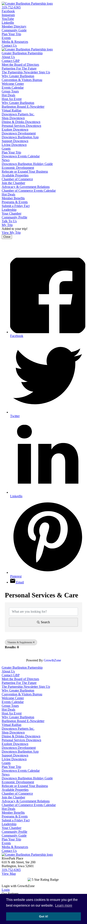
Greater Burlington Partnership (22, 53)
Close (6, 236)
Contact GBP (11, 61)
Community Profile (14, 217)
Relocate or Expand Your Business (25, 171)
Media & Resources (15, 41)
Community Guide (14, 30)
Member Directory (14, 26)
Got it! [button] (43, 916)
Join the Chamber (13, 183)
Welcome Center (13, 83)
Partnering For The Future (19, 68)
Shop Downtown (13, 118)
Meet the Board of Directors (20, 64)
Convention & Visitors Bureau (22, 80)
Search (45, 622)
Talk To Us (9, 221)
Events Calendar (13, 87)
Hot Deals (8, 95)
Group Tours (10, 91)
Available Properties (15, 175)
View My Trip (11, 232)
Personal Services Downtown (21, 125)
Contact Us (9, 45)
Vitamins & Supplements (19, 642)
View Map (9, 873)
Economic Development (18, 167)
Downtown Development (19, 133)
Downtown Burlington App (20, 137)
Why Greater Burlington (18, 76)
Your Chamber (11, 213)
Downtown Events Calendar (21, 156)
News (6, 160)
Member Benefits (13, 198)
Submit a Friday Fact (16, 206)
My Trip (7, 225)
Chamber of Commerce (17, 179)
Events (6, 38)
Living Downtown (14, 145)
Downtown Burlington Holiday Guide (27, 164)
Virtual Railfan (11, 110)
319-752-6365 (11, 7)
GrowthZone (52, 660)
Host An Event (12, 99)
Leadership (9, 209)
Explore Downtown (15, 129)
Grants (6, 148)
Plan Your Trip (11, 34)
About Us (8, 57)
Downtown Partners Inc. (18, 114)
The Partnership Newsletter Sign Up (26, 72)
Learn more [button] (63, 905)
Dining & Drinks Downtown (21, 122)
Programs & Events (15, 202)
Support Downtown (15, 141)
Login (6, 890)
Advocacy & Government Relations (26, 187)
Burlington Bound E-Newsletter (23, 106)
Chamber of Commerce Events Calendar (29, 190)
